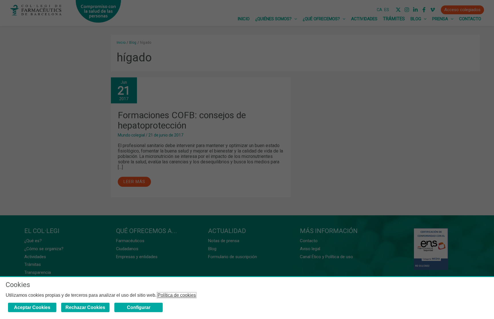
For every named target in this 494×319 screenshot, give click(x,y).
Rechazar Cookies (85, 307)
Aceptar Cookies (32, 307)
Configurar (138, 307)
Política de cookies (177, 295)
